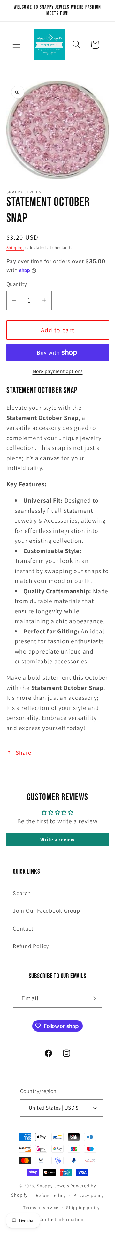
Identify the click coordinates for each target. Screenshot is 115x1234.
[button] (16, 44)
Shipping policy (83, 1207)
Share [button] (23, 752)
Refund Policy (31, 946)
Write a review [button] (57, 839)
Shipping (15, 247)
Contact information (61, 1219)
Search (22, 893)
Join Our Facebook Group (46, 910)
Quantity (16, 284)
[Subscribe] (93, 998)
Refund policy (51, 1195)
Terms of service (40, 1207)
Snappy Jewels (53, 1186)
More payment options (58, 371)
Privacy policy (88, 1195)
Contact (23, 928)
